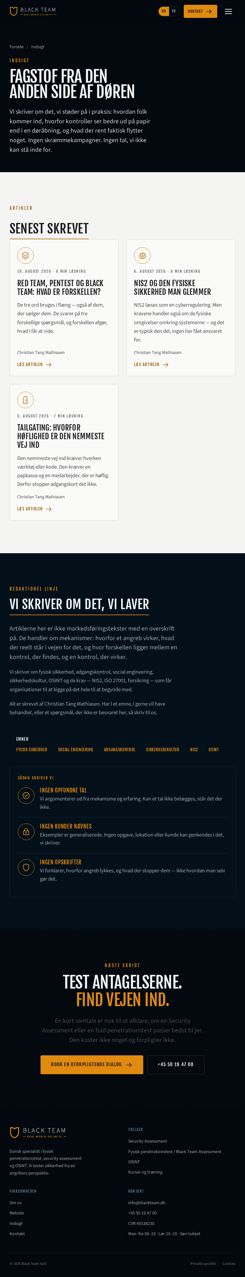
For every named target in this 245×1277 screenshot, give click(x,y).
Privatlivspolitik (203, 1263)
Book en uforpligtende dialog (86, 1064)
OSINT (134, 1162)
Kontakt (195, 11)
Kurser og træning (145, 1172)
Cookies (228, 1263)
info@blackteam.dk (146, 1203)
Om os (16, 1203)
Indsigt (16, 1223)
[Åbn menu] (228, 11)
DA (164, 11)
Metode (17, 1213)
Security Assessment (147, 1141)
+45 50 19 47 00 (176, 1064)
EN (174, 11)
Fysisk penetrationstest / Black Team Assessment (174, 1152)
